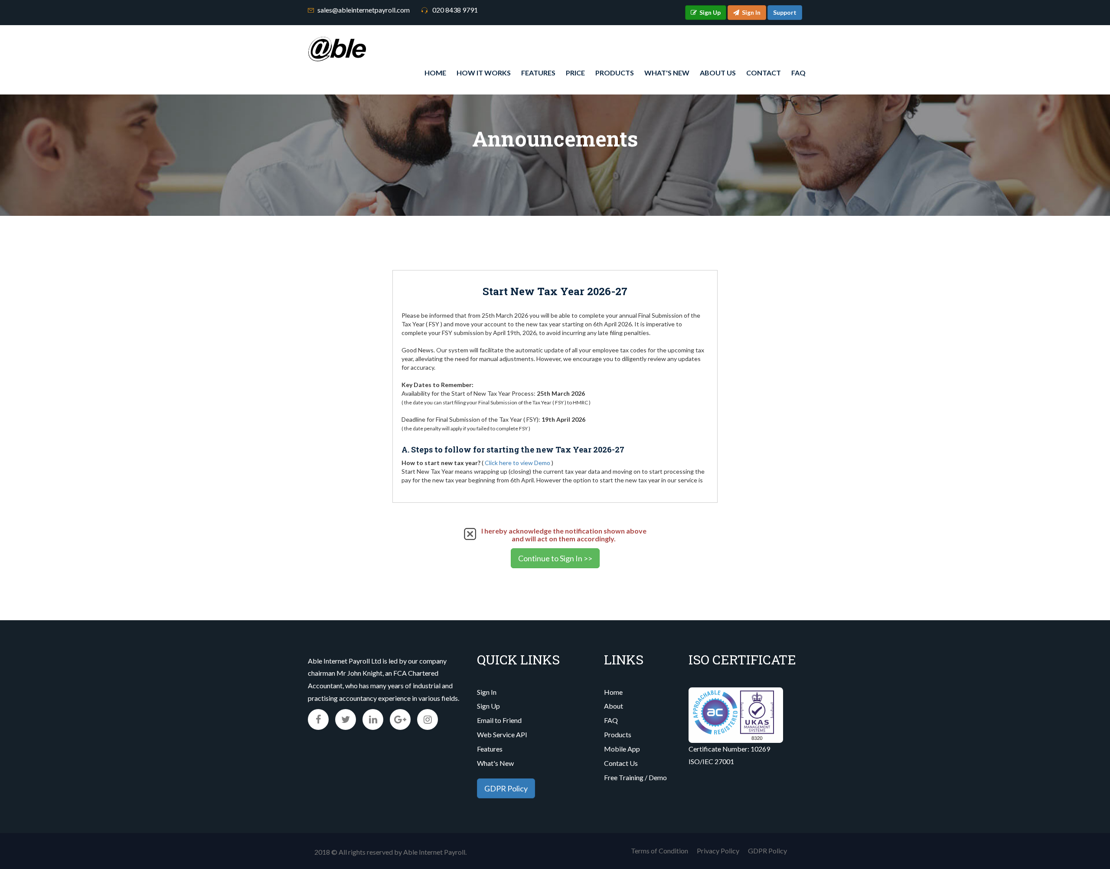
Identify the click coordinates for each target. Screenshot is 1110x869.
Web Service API (502, 734)
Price (575, 72)
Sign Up (488, 706)
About (613, 706)
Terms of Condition (659, 850)
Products (614, 72)
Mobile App (622, 749)
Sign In (486, 692)
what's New (666, 72)
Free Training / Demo (635, 777)
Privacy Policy (718, 850)
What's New (495, 763)
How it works (484, 72)
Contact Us (621, 763)
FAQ (798, 72)
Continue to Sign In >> (555, 558)
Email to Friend (499, 720)
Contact (763, 72)
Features (538, 72)
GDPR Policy (506, 788)
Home (435, 72)
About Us (718, 72)
